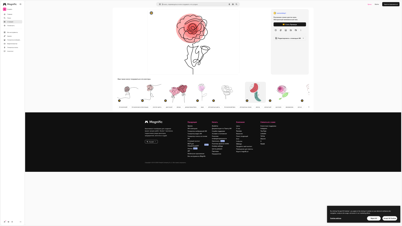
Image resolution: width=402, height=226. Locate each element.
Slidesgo (239, 144)
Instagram (263, 128)
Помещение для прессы (244, 149)
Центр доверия (217, 149)
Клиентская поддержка (268, 126)
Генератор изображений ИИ (197, 131)
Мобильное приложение (196, 153)
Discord (262, 139)
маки (202, 107)
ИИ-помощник (192, 128)
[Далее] (309, 92)
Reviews (239, 131)
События (239, 141)
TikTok (262, 136)
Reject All (374, 218)
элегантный (267, 107)
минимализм (289, 107)
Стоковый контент (194, 141)
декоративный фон (190, 107)
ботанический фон (229, 107)
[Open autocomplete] (159, 4)
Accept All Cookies (390, 218)
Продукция (192, 122)
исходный (161, 13)
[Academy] (8, 221)
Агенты (192, 148)
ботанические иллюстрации (140, 107)
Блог (237, 139)
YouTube (263, 131)
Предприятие (216, 154)
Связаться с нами (267, 122)
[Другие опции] (301, 30)
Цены (370, 4)
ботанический (123, 107)
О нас (238, 128)
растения (278, 107)
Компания (240, 122)
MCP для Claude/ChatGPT (198, 145)
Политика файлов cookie (220, 144)
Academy (215, 126)
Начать (215, 122)
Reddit (262, 144)
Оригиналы (218, 141)
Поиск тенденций (242, 136)
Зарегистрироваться (391, 4)
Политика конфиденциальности (219, 137)
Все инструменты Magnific (197, 156)
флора (179, 107)
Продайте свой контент (244, 146)
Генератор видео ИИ (195, 133)
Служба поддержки (218, 131)
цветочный (169, 107)
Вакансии (239, 133)
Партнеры (215, 151)
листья (300, 107)
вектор (258, 107)
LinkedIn (263, 133)
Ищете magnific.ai (242, 151)
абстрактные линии (245, 107)
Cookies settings (217, 146)
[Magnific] (153, 122)
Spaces (190, 126)
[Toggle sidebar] (20, 4)
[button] (151, 141)
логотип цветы (157, 107)
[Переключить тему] (12, 221)
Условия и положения (219, 133)
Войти (377, 4)
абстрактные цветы (214, 107)
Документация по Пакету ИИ (221, 128)
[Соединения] (4, 221)
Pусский (151, 142)
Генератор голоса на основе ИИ (197, 137)
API (189, 151)
